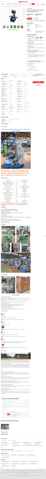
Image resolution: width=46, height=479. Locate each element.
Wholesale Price (27, 470)
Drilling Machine (20, 6)
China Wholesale (22, 470)
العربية (33, 472)
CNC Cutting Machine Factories (6, 461)
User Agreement (28, 475)
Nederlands (29, 472)
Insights (25, 471)
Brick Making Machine (37, 443)
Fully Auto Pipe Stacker (4, 442)
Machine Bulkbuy (13, 465)
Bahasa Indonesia (26, 473)
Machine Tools (15, 6)
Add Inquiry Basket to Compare (13, 29)
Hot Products (3, 470)
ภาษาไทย (43, 472)
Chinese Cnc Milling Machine (32, 463)
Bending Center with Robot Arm (27, 443)
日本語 (38, 472)
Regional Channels (36, 470)
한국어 (35, 472)
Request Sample (42, 20)
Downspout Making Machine (38, 442)
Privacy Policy (36, 475)
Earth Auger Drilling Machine (5, 457)
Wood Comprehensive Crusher (16, 442)
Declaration (32, 475)
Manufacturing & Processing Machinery (8, 6)
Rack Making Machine (26, 442)
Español (10, 472)
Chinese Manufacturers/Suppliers (15, 470)
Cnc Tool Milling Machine (23, 463)
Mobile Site (21, 471)
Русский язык (20, 472)
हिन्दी (40, 472)
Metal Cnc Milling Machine (14, 463)
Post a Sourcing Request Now (12, 415)
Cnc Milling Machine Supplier (6, 465)
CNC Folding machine (15, 443)
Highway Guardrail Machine (38, 445)
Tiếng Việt (21, 473)
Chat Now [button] (36, 18)
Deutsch (27, 472)
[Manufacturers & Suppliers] (23, 1)
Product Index (41, 470)
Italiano (24, 472)
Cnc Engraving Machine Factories (33, 461)
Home (1, 6)
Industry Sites (31, 470)
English (7, 472)
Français (16, 472)
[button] (27, 76)
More (1, 467)
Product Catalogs (13, 440)
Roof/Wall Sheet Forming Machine (16, 445)
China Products (8, 470)
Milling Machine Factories (15, 461)
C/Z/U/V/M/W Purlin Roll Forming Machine (29, 445)
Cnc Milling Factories (24, 461)
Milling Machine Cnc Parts (5, 463)
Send (8, 414)
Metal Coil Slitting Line (4, 445)
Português (13, 472)
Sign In (28, 70)
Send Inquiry (29, 18)
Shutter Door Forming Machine (5, 443)
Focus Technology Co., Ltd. (17, 475)
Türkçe (18, 473)
